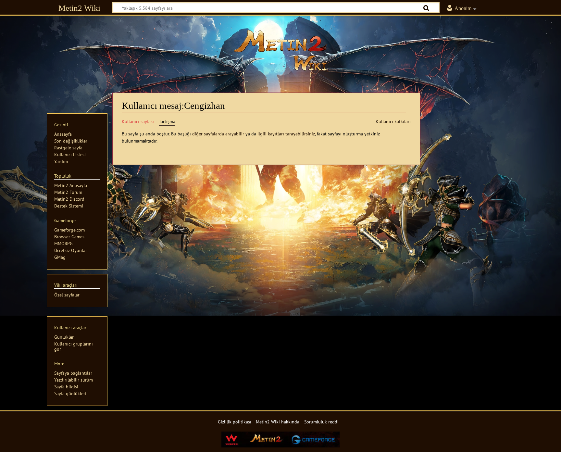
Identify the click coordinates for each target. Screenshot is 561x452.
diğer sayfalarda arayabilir (218, 134)
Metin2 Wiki (79, 8)
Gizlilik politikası (234, 422)
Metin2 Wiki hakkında (277, 422)
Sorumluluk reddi (321, 422)
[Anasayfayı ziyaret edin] (280, 50)
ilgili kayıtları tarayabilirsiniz (286, 134)
